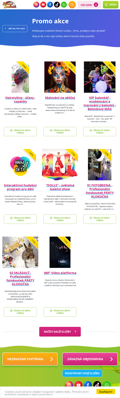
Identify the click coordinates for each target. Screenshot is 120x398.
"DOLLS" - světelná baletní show (60, 187)
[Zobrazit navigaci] (110, 4)
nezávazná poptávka (25, 359)
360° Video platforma (60, 273)
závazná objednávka (85, 359)
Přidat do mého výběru (22, 131)
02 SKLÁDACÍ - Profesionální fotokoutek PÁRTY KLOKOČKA (20, 278)
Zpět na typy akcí (16, 28)
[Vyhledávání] (72, 4)
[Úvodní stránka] (9, 4)
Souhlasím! (105, 391)
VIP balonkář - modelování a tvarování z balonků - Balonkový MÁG (100, 103)
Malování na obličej (60, 98)
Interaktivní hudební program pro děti (20, 187)
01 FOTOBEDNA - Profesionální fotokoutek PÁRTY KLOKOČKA (100, 191)
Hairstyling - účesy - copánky (20, 100)
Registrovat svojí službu (82, 373)
